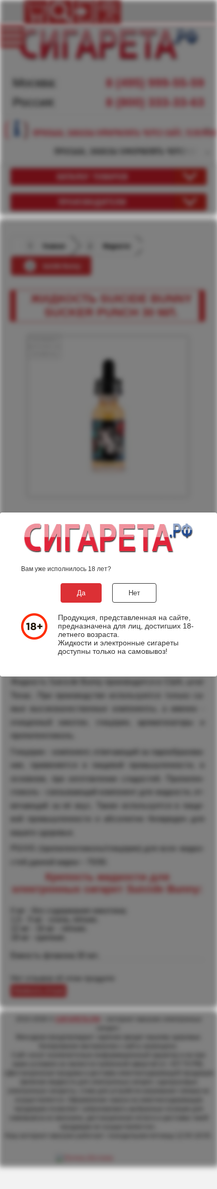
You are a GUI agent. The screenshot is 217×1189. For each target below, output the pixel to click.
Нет (134, 593)
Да (81, 593)
